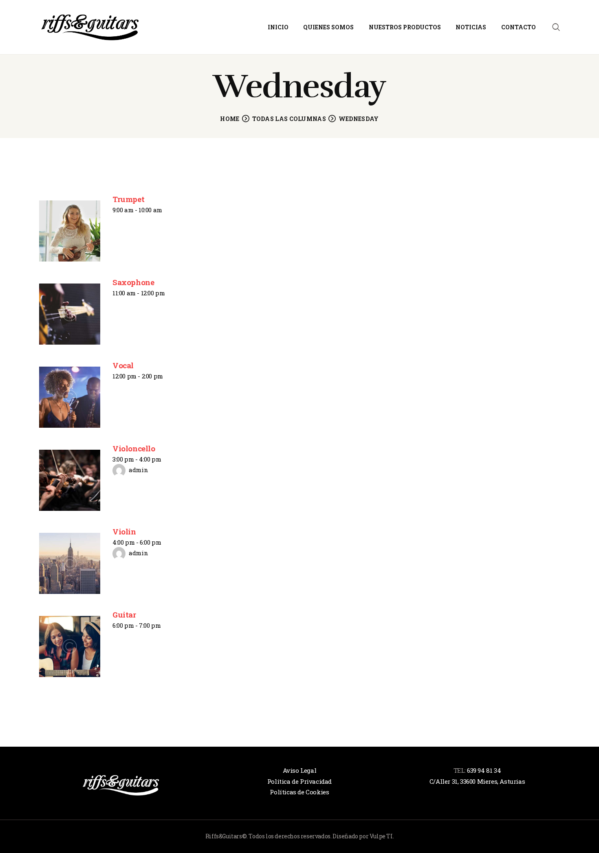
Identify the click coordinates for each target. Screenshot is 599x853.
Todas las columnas (289, 119)
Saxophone (133, 282)
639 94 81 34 (484, 770)
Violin (124, 531)
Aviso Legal (300, 770)
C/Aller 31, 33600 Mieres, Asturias (477, 781)
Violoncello (133, 448)
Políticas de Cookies (299, 792)
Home (229, 119)
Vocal (123, 365)
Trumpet (128, 199)
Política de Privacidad (299, 781)
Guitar (124, 614)
